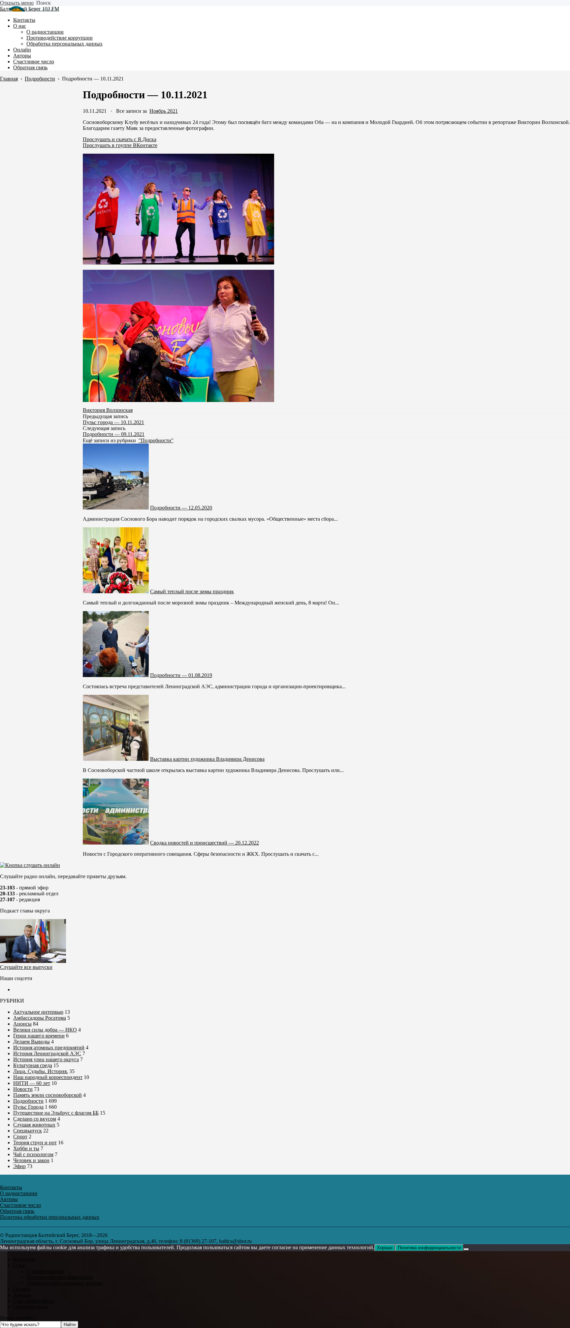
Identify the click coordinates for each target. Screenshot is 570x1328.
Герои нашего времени (39, 1035)
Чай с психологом (33, 1154)
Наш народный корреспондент (47, 1077)
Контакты (24, 1259)
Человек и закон (31, 1160)
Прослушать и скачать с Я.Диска (119, 139)
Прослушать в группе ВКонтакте (120, 145)
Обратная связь (30, 1307)
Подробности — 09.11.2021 (113, 434)
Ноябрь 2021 (163, 111)
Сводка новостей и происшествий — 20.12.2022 (204, 843)
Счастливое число (33, 1301)
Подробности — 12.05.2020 (181, 507)
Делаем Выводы (31, 1041)
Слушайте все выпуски (26, 967)
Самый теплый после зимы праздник (192, 591)
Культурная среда (32, 1065)
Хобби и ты (26, 1148)
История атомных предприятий (48, 1047)
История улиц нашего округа (46, 1059)
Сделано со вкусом (34, 1119)
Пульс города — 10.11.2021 (113, 422)
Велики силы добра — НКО (45, 1030)
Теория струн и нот (35, 1142)
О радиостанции (45, 1271)
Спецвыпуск (27, 1130)
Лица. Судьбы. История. (40, 1071)
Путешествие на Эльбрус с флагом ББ (56, 1113)
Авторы (22, 1295)
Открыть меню (17, 3)
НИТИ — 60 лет (31, 1083)
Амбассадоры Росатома (39, 1018)
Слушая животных (34, 1124)
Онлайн (22, 1289)
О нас (19, 1265)
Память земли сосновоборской (47, 1095)
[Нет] (466, 1249)
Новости (23, 1089)
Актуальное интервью (38, 1012)
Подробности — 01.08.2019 (181, 675)
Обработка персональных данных (64, 1283)
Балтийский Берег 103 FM (29, 9)
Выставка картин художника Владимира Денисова (207, 759)
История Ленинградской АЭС (47, 1053)
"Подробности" (156, 440)
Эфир (19, 1166)
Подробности (28, 1101)
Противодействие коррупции (59, 1277)
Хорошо (385, 1247)
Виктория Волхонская (108, 410)
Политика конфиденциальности (429, 1247)
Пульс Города (28, 1107)
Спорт (20, 1136)
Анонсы (22, 1024)
